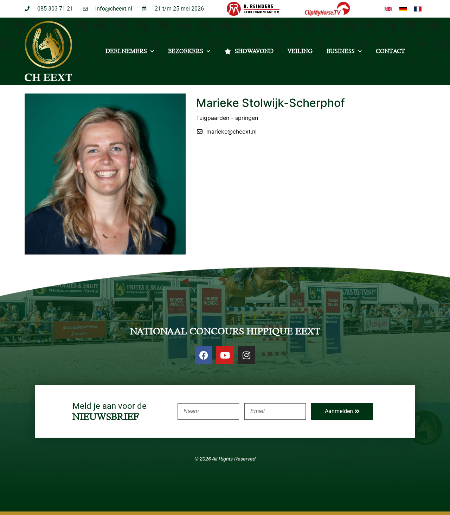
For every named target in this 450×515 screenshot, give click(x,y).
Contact (390, 51)
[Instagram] (246, 355)
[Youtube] (225, 355)
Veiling (300, 51)
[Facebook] (203, 355)
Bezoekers (185, 51)
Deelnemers (126, 51)
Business (341, 51)
